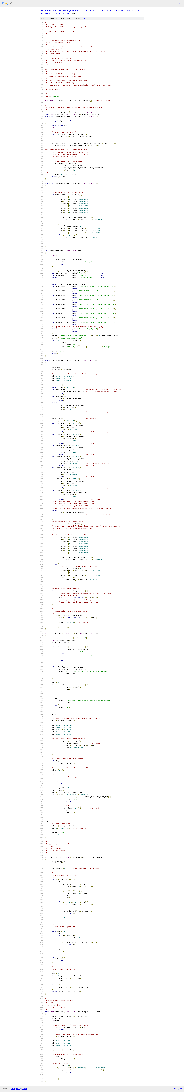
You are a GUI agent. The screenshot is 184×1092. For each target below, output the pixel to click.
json (180, 1089)
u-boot (92, 10)
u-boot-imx (45, 13)
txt (175, 1089)
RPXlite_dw (64, 13)
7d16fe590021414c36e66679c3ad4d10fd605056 (118, 10)
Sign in (179, 3)
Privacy (18, 1089)
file (83, 18)
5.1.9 (85, 10)
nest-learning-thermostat (69, 10)
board (54, 13)
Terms (24, 1089)
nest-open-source (48, 10)
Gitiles (13, 1089)
